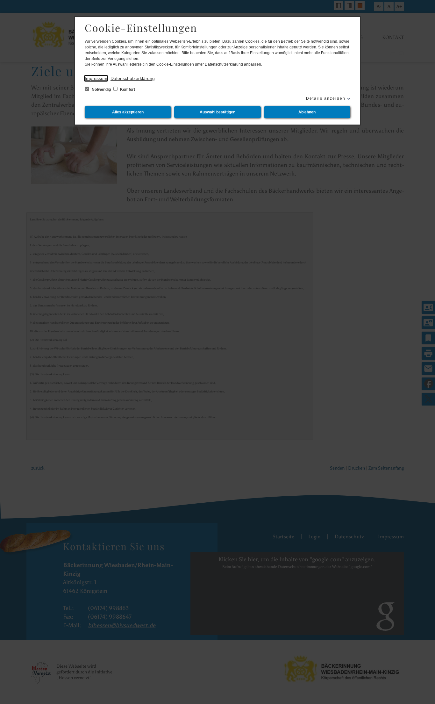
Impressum (96, 78)
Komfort (127, 89)
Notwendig (101, 89)
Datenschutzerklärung (133, 78)
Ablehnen (307, 112)
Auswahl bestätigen (217, 112)
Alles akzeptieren (128, 112)
